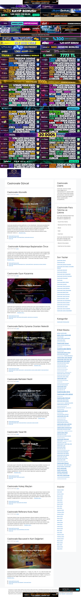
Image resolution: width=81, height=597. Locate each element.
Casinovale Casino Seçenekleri (64, 310)
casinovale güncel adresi (63, 401)
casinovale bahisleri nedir (14, 422)
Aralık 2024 (60, 502)
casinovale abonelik (12, 237)
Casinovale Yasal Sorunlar (63, 296)
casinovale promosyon (29, 237)
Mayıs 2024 (60, 516)
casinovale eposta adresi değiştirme (62, 380)
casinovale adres (61, 340)
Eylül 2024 (59, 508)
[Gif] (40, 82)
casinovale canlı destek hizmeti (62, 370)
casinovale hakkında (61, 407)
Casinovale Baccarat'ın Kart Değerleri (16, 582)
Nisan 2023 (60, 542)
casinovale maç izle (62, 416)
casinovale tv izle (61, 445)
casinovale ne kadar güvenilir (32, 422)
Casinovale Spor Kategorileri (64, 274)
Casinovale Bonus (68, 355)
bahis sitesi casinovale (64, 335)
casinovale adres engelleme (61, 341)
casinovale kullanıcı (60, 412)
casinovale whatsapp (62, 451)
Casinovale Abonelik (17, 192)
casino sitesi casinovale (63, 338)
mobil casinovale (62, 470)
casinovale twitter (61, 447)
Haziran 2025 (60, 494)
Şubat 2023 (60, 546)
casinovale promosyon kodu (63, 429)
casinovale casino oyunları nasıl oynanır (63, 375)
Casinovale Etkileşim (62, 272)
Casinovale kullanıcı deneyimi (63, 414)
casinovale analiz (59, 346)
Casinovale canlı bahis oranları (63, 363)
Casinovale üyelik (61, 459)
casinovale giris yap (61, 389)
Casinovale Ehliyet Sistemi (63, 302)
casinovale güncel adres (63, 399)
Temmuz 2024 (60, 512)
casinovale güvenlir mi (63, 404)
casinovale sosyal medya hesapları (64, 435)
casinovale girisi (61, 386)
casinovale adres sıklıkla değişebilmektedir (63, 345)
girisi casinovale (67, 464)
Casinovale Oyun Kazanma (20, 273)
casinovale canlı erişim (60, 372)
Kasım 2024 (60, 504)
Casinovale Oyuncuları (62, 278)
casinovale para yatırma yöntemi (63, 425)
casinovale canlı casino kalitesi (61, 367)
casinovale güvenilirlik (69, 402)
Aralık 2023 (60, 526)
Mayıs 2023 (60, 540)
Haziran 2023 (60, 538)
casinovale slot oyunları (61, 434)
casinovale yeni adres (63, 453)
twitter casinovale (62, 472)
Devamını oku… (22, 232)
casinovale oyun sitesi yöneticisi (39, 264)
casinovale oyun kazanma (32, 317)
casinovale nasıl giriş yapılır (61, 419)
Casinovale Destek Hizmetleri (64, 264)
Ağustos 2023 (60, 534)
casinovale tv (60, 440)
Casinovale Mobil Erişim (62, 292)
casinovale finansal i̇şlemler (62, 384)
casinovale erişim (59, 381)
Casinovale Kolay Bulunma (63, 294)
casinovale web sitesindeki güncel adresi (63, 450)
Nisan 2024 (60, 518)
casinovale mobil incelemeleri (61, 417)
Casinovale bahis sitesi (63, 352)
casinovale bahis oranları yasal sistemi (16, 369)
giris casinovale (60, 464)
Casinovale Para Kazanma (62, 420)
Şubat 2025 (60, 498)
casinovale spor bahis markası (61, 478)
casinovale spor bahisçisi (61, 437)
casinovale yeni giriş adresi (62, 458)
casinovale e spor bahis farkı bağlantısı (63, 383)
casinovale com (62, 378)
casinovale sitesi (62, 432)
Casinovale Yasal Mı (16, 432)
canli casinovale (60, 336)
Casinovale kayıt (62, 411)
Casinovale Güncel (20, 237)
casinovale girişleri (60, 396)
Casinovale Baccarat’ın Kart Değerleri (25, 538)
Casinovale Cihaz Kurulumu (63, 286)
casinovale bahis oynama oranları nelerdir (32, 369)
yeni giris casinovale (63, 475)
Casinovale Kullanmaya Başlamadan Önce (27, 246)
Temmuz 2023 (60, 536)
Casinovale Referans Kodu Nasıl (22, 511)
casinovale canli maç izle (64, 359)
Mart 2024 (59, 520)
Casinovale (60, 280)
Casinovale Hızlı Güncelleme (64, 300)
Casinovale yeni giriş (62, 456)
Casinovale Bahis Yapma (63, 298)
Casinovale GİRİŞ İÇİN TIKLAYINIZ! (40, 34)
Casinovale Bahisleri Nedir (19, 379)
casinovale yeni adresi (63, 455)
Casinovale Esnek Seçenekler (64, 290)
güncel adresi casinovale (63, 466)
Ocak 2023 (59, 548)
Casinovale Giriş (61, 262)
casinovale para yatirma (62, 422)
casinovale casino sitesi (62, 376)
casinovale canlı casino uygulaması (62, 369)
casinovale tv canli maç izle (64, 444)
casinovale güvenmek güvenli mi (62, 406)
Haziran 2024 (60, 514)
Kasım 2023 (60, 528)
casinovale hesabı (68, 407)
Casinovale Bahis (64, 349)
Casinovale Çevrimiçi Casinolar (64, 276)
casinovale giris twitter (61, 388)
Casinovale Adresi (61, 260)
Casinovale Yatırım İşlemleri (63, 308)
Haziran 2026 (60, 489)
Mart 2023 (59, 544)
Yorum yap (11, 238)
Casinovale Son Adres (62, 306)
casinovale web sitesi (61, 448)
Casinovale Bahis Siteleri (63, 282)
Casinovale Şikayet (63, 463)
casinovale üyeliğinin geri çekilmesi (62, 461)
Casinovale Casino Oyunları (63, 373)
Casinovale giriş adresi (65, 394)
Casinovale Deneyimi (62, 270)
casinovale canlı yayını (68, 372)
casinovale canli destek (64, 357)
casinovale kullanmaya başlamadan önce (17, 264)
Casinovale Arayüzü (62, 284)
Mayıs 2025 (60, 496)
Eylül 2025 (59, 492)
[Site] (20, 60)
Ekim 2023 (59, 530)
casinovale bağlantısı (60, 355)
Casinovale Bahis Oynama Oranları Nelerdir (28, 326)
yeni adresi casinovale (62, 473)
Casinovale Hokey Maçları (19, 486)
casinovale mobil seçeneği (21, 317)
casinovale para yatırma (64, 424)
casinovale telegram (63, 439)
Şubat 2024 (60, 522)
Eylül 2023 (59, 532)
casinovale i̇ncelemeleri (60, 409)
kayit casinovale (61, 468)
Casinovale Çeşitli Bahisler (63, 288)
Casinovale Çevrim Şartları (63, 304)
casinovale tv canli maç (61, 442)
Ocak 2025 (59, 500)
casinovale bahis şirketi (62, 354)
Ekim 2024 (59, 506)
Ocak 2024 (59, 524)
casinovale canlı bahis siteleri (61, 364)
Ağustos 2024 (60, 510)
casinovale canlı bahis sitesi (62, 366)
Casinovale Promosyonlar (14, 235)
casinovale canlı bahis (63, 361)
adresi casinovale (61, 333)
